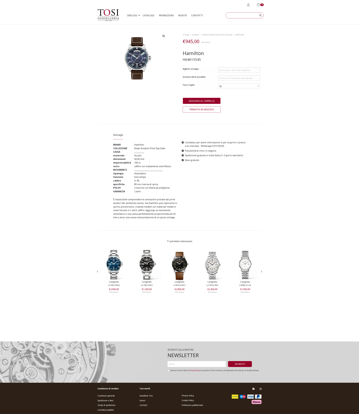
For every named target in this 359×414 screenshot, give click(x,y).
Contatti (197, 15)
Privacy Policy (194, 370)
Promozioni (166, 15)
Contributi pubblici (105, 410)
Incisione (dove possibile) (194, 77)
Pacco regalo (189, 85)
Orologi (186, 35)
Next (261, 271)
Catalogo (148, 15)
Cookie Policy (188, 400)
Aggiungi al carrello (202, 100)
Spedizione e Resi (105, 400)
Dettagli (118, 135)
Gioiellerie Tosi (146, 395)
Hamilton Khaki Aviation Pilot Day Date (217, 35)
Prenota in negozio (201, 109)
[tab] (118, 136)
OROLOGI (132, 15)
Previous (97, 271)
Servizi (142, 400)
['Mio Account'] (248, 5)
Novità (182, 15)
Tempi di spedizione (106, 405)
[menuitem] (133, 15)
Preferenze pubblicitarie (192, 405)
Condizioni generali (106, 395)
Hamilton (195, 35)
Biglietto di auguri (191, 69)
